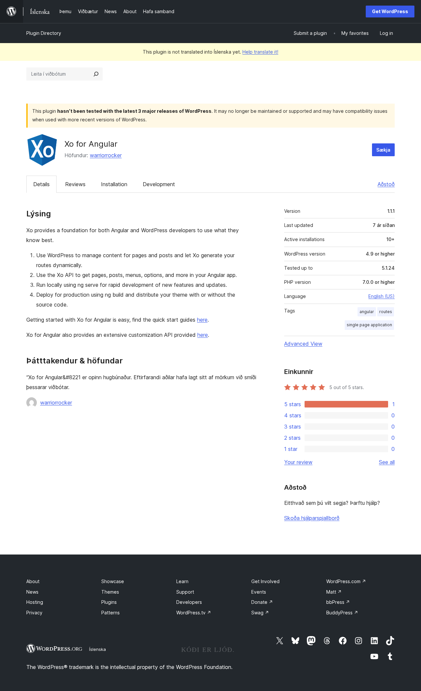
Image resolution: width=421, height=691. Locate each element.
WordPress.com (346, 581)
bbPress (338, 602)
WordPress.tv (193, 612)
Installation (114, 184)
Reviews (75, 184)
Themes (110, 592)
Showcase (112, 581)
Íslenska (97, 649)
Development (159, 184)
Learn (182, 581)
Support (185, 592)
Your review (298, 462)
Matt (334, 592)
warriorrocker (106, 155)
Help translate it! (260, 52)
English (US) (381, 296)
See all (387, 462)
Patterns (110, 612)
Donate (262, 602)
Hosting (34, 602)
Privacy (34, 612)
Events (258, 592)
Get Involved (265, 581)
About (32, 581)
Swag (260, 612)
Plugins (109, 602)
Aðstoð (386, 184)
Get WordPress (390, 11)
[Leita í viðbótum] (96, 74)
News (32, 592)
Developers (189, 602)
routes (385, 311)
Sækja (383, 150)
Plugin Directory (43, 33)
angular (366, 311)
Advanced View (303, 343)
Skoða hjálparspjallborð (311, 518)
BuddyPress (342, 612)
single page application (369, 324)
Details (41, 184)
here (202, 319)
